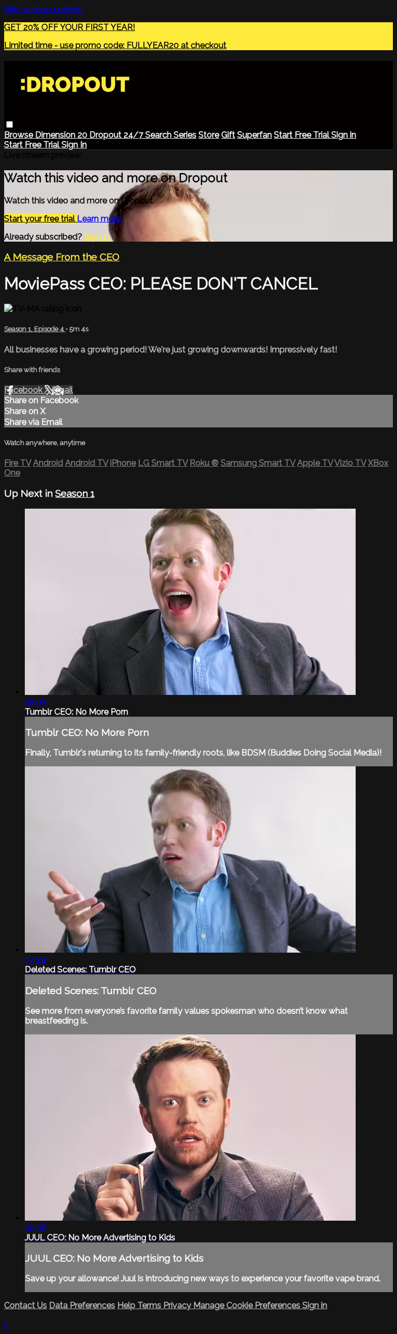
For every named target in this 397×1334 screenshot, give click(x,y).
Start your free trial (40, 219)
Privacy (178, 1305)
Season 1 (75, 493)
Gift (228, 135)
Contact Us (25, 1305)
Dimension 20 (62, 135)
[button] (9, 124)
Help (127, 1305)
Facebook (24, 390)
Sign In (74, 145)
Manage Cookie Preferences (247, 1305)
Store (208, 135)
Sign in (343, 135)
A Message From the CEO (61, 256)
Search (159, 135)
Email (62, 390)
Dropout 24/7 (117, 135)
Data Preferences (82, 1305)
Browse (19, 135)
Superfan (254, 135)
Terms (150, 1305)
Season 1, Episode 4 (35, 329)
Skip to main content (43, 9)
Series (185, 135)
